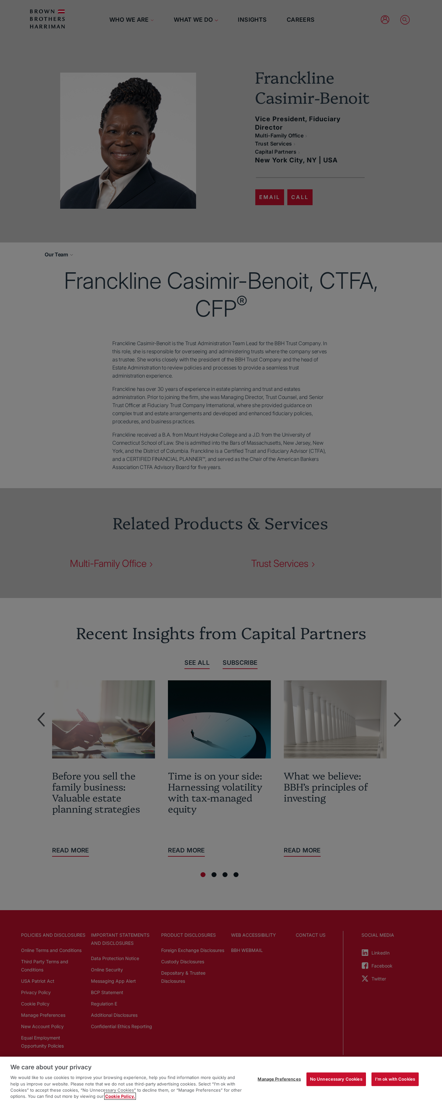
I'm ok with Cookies (395, 1079)
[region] (221, 1080)
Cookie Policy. (120, 1096)
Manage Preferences (279, 1079)
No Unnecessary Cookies (336, 1079)
